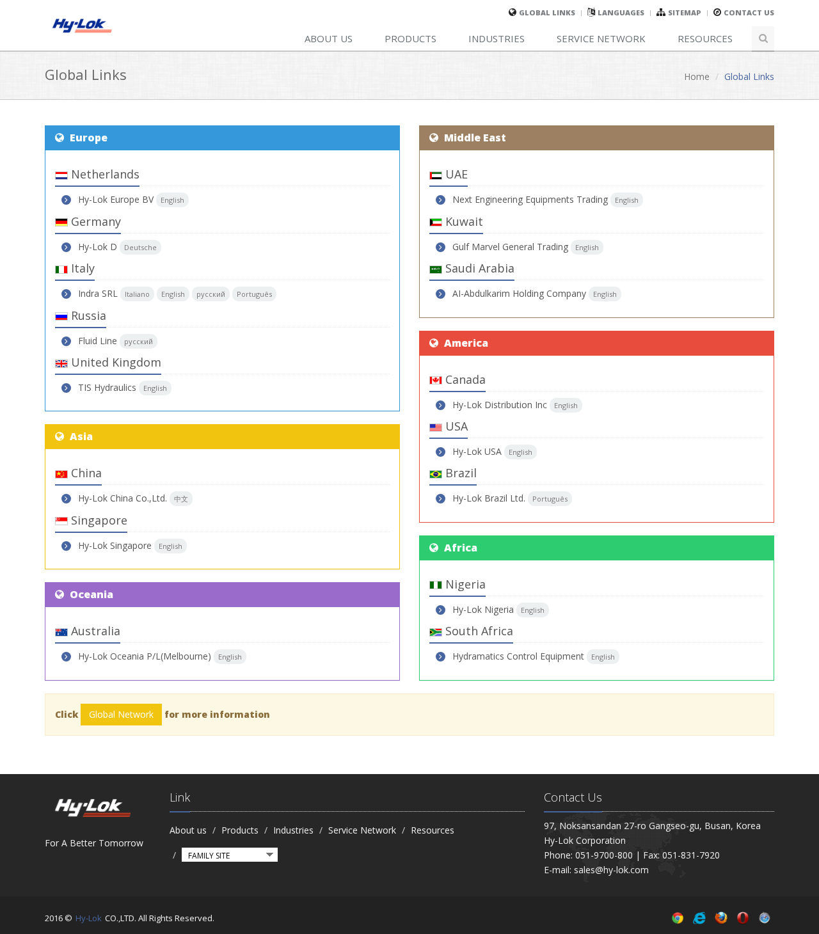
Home (697, 76)
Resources (705, 38)
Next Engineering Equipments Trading (530, 199)
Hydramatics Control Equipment (518, 656)
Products (410, 38)
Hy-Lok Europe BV (116, 199)
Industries (496, 38)
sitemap (684, 12)
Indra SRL (98, 293)
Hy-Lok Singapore (115, 545)
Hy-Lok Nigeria (483, 609)
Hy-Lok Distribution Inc (499, 405)
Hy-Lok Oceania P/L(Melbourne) (144, 656)
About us (329, 38)
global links (547, 12)
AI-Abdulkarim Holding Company (519, 293)
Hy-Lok (89, 918)
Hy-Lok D (97, 247)
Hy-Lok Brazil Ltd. (488, 498)
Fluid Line (97, 341)
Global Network (121, 714)
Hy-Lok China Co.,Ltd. (122, 498)
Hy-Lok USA (477, 451)
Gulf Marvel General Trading (510, 247)
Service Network (601, 38)
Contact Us (749, 12)
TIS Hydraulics (107, 387)
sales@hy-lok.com (611, 870)
